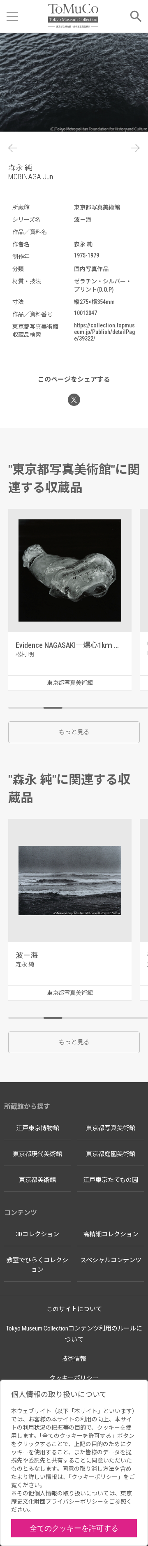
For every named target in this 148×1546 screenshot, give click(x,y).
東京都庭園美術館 (110, 1154)
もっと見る (74, 732)
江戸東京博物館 (37, 1128)
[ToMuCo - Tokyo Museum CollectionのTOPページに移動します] (73, 16)
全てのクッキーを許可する (74, 1528)
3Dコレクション (37, 1234)
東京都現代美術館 (37, 1154)
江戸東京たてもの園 (110, 1180)
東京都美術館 (37, 1180)
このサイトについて (74, 1309)
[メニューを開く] (12, 16)
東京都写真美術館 (110, 1128)
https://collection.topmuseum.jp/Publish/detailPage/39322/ (104, 332)
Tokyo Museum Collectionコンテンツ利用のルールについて (74, 1334)
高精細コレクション (111, 1234)
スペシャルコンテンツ (110, 1260)
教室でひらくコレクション (37, 1264)
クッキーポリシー (74, 1378)
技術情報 (74, 1359)
